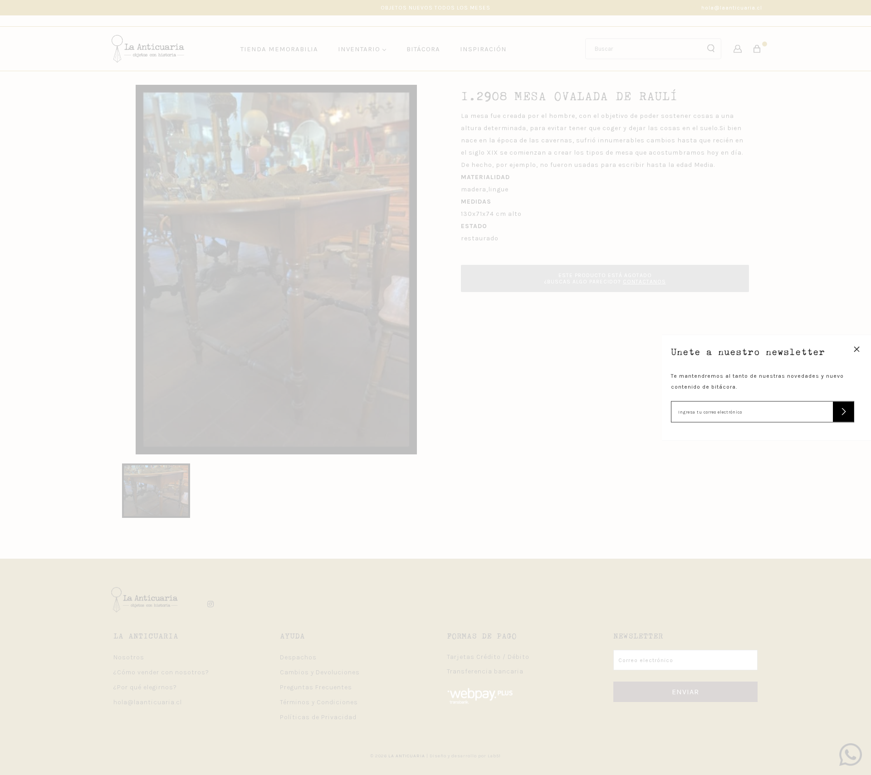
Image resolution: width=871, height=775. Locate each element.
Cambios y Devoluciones (320, 672)
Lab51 (494, 756)
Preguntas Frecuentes (316, 687)
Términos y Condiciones (319, 702)
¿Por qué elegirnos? (145, 687)
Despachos (298, 657)
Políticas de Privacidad (318, 717)
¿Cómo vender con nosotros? (161, 672)
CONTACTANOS (644, 281)
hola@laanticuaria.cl (731, 8)
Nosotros (128, 657)
